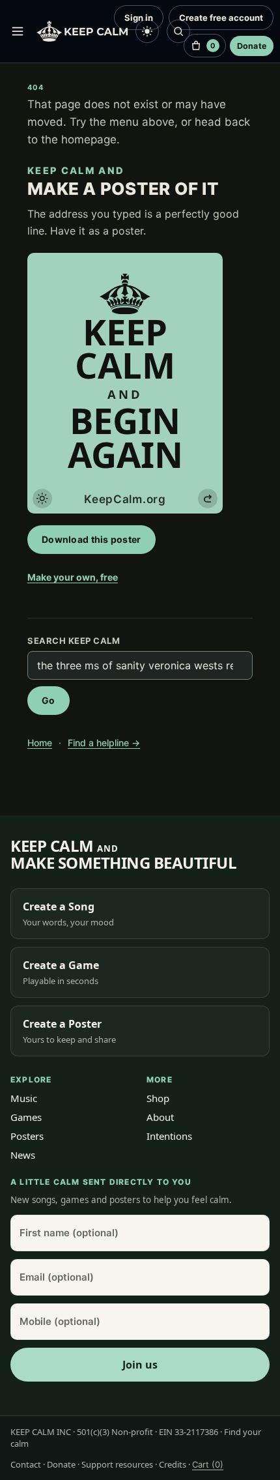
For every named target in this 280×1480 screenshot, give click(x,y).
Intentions (169, 1135)
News (22, 1154)
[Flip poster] (207, 498)
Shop (158, 1098)
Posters (27, 1135)
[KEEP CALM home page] (82, 31)
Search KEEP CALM (73, 640)
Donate (252, 46)
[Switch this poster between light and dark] (42, 498)
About (160, 1117)
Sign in (138, 17)
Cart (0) (207, 1464)
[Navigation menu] (18, 31)
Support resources (117, 1464)
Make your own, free (72, 577)
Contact (25, 1464)
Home (39, 742)
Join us (140, 1364)
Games (26, 1117)
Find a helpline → (104, 742)
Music (23, 1098)
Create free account (221, 17)
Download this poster (91, 539)
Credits (172, 1464)
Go (48, 700)
